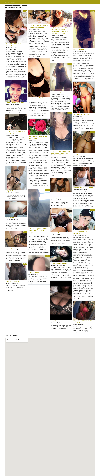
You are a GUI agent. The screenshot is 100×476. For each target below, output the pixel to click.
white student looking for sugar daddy (37, 137)
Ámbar (75, 154)
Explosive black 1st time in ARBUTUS (83, 322)
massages (54, 198)
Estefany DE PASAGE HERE (83, 188)
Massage (9, 248)
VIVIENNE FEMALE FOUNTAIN (80, 232)
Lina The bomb (56, 321)
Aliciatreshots (33, 272)
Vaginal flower (11, 191)
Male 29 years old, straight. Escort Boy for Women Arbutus (38, 230)
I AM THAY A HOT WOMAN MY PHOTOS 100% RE (38, 26)
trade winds (55, 233)
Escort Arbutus (78, 49)
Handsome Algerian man (15, 103)
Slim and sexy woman (81, 114)
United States (16, 5)
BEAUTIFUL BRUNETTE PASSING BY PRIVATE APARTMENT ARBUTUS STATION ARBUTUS (59, 30)
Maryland (24, 5)
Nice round (10, 218)
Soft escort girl (56, 92)
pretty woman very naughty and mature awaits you (61, 152)
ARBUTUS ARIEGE (12, 281)
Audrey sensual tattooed (37, 98)
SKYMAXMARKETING (10, 2)
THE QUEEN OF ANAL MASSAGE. (14, 44)
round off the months (59, 263)
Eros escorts (8, 5)
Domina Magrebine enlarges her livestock (16, 132)
